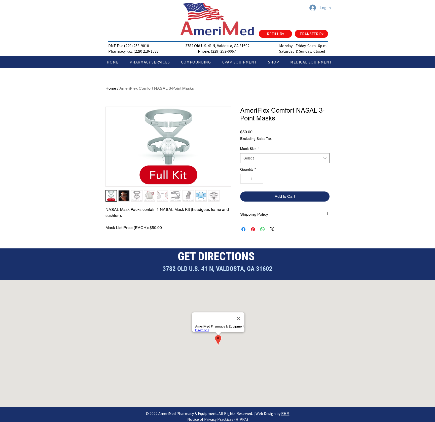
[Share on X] (272, 229)
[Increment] (259, 178)
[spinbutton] (251, 178)
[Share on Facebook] (243, 229)
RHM (285, 413)
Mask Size (249, 149)
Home (110, 88)
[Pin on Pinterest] (253, 229)
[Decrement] (244, 178)
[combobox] (285, 158)
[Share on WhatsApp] (263, 229)
